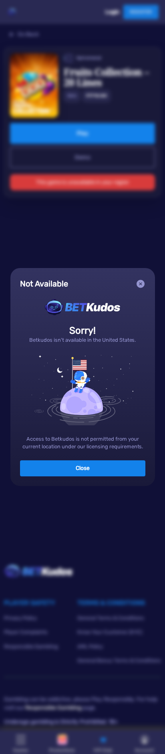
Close (83, 468)
